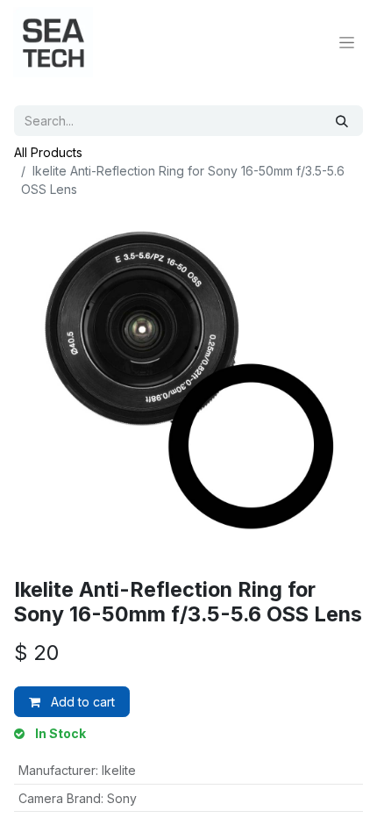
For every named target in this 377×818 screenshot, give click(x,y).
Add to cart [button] (81, 701)
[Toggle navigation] (347, 43)
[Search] (342, 120)
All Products (48, 152)
